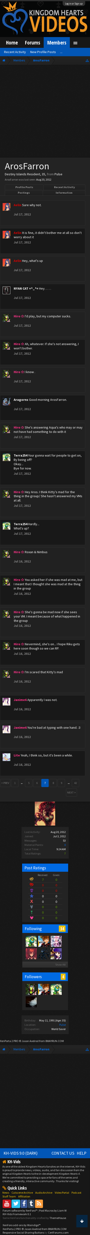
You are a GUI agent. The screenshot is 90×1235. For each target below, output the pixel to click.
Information (64, 192)
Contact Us (63, 1153)
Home (12, 42)
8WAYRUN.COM (54, 1041)
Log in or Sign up (74, 3)
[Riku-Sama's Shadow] (56, 953)
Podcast (76, 1192)
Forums (32, 42)
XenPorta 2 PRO (9, 1041)
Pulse (62, 1024)
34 (62, 929)
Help (81, 1153)
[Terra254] (31, 941)
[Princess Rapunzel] (31, 953)
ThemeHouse (57, 1218)
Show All (60, 964)
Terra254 (20, 455)
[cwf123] (43, 953)
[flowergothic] (56, 941)
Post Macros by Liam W (52, 1210)
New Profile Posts (43, 52)
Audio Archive (43, 1192)
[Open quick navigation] (87, 60)
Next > (71, 792)
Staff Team (9, 1196)
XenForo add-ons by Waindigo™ (22, 1225)
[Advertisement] (45, 112)
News (5, 1192)
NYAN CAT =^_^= (26, 288)
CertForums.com (58, 1232)
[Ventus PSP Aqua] (43, 941)
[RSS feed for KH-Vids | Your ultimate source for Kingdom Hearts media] (39, 1203)
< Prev (5, 783)
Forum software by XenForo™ (20, 1210)
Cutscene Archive (22, 1192)
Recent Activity (64, 187)
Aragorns (21, 399)
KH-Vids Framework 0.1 (17, 1214)
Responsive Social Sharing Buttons (23, 1232)
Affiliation (24, 1196)
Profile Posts (24, 187)
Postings (24, 192)
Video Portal (62, 1192)
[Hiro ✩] (31, 989)
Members (56, 42)
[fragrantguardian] (31, 1001)
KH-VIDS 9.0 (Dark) (21, 1153)
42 (75, 783)
